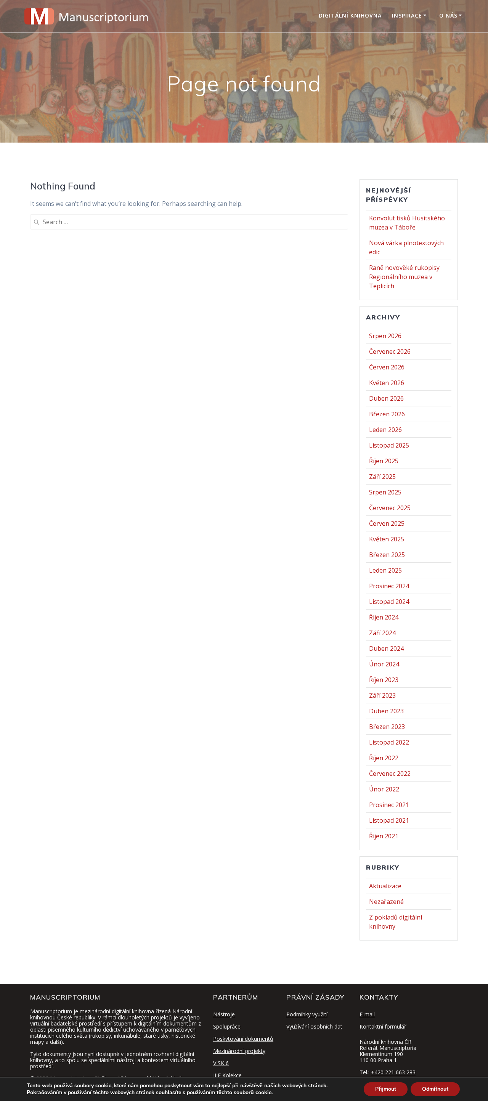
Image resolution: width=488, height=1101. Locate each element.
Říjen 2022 (383, 758)
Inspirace (407, 15)
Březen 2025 (387, 554)
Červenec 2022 (390, 773)
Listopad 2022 (389, 742)
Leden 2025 (385, 570)
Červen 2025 (387, 523)
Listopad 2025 (389, 445)
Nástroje (224, 1014)
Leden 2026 (385, 429)
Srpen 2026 (385, 336)
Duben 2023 (386, 711)
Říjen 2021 (383, 836)
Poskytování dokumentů (243, 1038)
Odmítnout (435, 1089)
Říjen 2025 (383, 461)
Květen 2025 (386, 539)
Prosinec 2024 (389, 586)
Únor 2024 (384, 664)
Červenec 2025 (390, 508)
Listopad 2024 (389, 601)
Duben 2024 (386, 648)
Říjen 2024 (383, 617)
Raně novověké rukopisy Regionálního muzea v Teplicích (404, 276)
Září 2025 (382, 476)
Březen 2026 (387, 414)
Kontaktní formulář (383, 1026)
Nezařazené (386, 901)
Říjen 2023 (383, 680)
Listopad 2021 (389, 820)
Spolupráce (227, 1026)
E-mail (367, 1014)
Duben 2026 (386, 398)
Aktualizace (385, 886)
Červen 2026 (387, 367)
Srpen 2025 (385, 492)
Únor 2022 (384, 789)
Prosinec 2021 (389, 805)
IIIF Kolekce (227, 1075)
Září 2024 (382, 633)
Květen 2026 (386, 383)
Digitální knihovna (350, 15)
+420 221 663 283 (393, 1072)
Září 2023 (382, 695)
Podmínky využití (306, 1014)
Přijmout (385, 1089)
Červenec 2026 (390, 351)
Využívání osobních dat (314, 1026)
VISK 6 (221, 1063)
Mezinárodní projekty (239, 1050)
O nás (448, 15)
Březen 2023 (387, 726)
